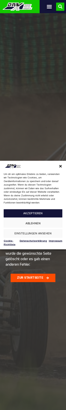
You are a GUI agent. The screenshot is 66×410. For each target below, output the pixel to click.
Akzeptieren (33, 213)
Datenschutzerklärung (33, 241)
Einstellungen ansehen (33, 233)
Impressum (55, 241)
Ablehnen (33, 223)
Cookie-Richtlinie (9, 243)
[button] (60, 166)
